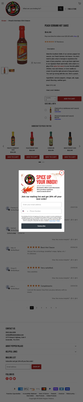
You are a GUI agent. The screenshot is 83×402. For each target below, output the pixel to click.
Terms (58, 220)
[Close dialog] (61, 173)
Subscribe (41, 226)
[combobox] (25, 211)
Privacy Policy (52, 220)
